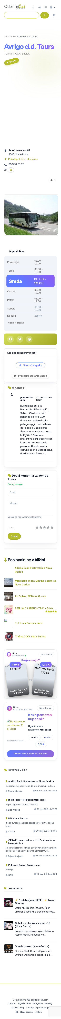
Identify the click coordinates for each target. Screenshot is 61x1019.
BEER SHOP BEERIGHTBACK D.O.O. (34, 608)
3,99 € (41, 744)
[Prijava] (39, 7)
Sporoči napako (16, 322)
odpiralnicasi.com (39, 1000)
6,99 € (47, 737)
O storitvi (12, 1003)
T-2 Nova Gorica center (29, 623)
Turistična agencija (17, 53)
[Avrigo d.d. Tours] (31, 214)
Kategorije (38, 1003)
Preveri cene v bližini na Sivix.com (30, 753)
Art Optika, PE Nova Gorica (30, 596)
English (38, 1012)
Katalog (48, 1003)
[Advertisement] (30, 108)
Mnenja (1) (19, 388)
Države (14, 1007)
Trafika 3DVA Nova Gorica (30, 636)
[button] (52, 7)
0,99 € (34, 737)
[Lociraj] (53, 15)
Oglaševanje (24, 1003)
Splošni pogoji (43, 1007)
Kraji (22, 1007)
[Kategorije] (45, 7)
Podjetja (30, 1007)
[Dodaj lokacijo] (33, 7)
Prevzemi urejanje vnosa (32, 375)
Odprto (13, 61)
